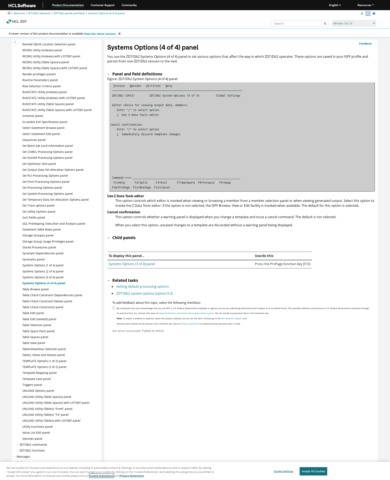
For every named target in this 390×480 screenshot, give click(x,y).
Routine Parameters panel (40, 80)
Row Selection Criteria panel (41, 86)
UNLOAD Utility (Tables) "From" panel (47, 409)
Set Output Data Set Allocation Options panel (53, 170)
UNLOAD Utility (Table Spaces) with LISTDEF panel (55, 403)
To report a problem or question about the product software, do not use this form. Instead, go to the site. (182, 318)
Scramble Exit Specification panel (44, 122)
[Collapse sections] (362, 13)
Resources (364, 5)
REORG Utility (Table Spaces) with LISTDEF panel (54, 68)
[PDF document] (368, 13)
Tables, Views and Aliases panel (43, 355)
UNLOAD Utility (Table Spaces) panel (46, 397)
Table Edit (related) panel (39, 319)
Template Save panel (36, 379)
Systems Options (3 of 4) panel (132, 264)
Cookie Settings (283, 471)
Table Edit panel (33, 313)
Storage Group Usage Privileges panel (48, 241)
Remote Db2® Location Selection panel (48, 44)
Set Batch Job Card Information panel (47, 146)
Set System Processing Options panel (47, 194)
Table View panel (33, 343)
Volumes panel (32, 439)
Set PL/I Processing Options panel (45, 175)
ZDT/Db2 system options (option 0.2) (144, 293)
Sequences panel (34, 140)
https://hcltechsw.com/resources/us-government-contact (186, 313)
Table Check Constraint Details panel (47, 301)
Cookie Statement (102, 476)
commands (33, 444)
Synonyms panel (33, 259)
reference (39, 13)
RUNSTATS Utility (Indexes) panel (44, 92)
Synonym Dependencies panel (43, 253)
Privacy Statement (190, 323)
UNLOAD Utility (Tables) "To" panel (45, 415)
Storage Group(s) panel (38, 235)
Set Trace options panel (38, 205)
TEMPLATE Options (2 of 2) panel (44, 367)
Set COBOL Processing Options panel (47, 152)
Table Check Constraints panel (42, 307)
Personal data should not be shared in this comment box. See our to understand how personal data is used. (178, 323)
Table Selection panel (36, 325)
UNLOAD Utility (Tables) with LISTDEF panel (51, 420)
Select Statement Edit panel (41, 134)
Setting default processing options (142, 286)
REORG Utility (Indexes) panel (42, 50)
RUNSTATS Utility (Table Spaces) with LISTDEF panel (57, 110)
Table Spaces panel (35, 337)
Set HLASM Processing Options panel (47, 158)
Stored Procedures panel (39, 247)
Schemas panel (32, 116)
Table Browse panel (35, 289)
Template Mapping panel (39, 373)
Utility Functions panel (37, 427)
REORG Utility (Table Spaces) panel (45, 62)
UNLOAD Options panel (38, 391)
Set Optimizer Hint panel (39, 164)
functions (32, 450)
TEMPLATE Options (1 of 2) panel (44, 361)
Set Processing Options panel (42, 187)
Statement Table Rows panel (41, 229)
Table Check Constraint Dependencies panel (52, 295)
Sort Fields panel (33, 217)
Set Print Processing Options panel (45, 182)
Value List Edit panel (36, 432)
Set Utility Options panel (38, 211)
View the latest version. (100, 33)
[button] (20, 44)
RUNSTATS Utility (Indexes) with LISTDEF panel (53, 98)
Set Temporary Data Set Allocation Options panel (55, 199)
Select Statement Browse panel (43, 128)
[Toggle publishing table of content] (15, 42)
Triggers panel (32, 385)
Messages (23, 456)
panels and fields (69, 13)
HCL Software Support (231, 318)
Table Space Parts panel (38, 331)
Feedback (365, 43)
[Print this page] (374, 13)
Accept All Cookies (313, 471)
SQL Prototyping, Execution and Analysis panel (53, 223)
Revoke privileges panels (39, 74)
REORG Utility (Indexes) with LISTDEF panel (51, 56)
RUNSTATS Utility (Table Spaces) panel (48, 104)
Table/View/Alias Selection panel (44, 349)
